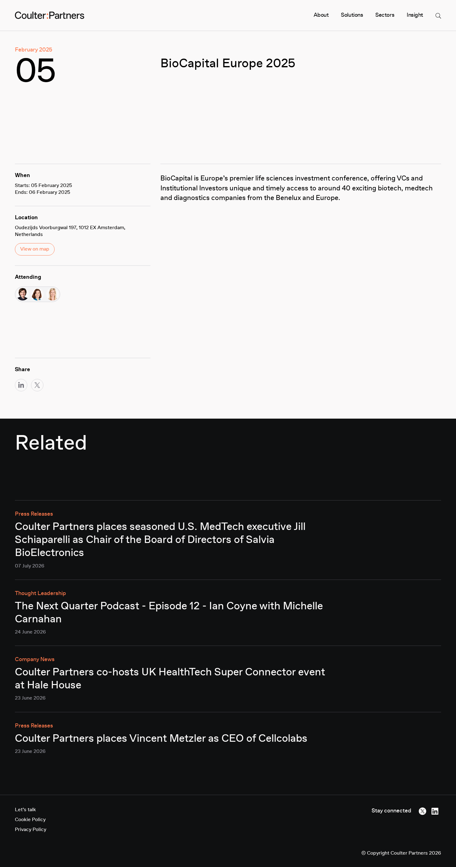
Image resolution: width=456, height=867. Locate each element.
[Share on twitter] (37, 385)
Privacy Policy (30, 829)
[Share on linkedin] (21, 385)
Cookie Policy (30, 819)
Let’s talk (25, 809)
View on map (34, 249)
